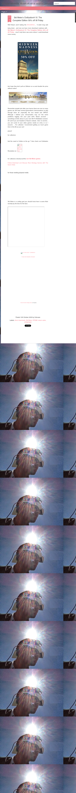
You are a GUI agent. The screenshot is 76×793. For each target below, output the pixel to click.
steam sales (42, 320)
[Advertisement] (59, 47)
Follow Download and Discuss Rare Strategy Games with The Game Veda (28, 164)
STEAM (35, 320)
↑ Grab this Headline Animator (28, 257)
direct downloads (20, 320)
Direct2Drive (31, 25)
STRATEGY (28, 322)
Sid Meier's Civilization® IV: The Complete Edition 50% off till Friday (28, 19)
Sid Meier (29, 320)
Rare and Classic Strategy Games (26, 302)
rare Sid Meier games (33, 159)
